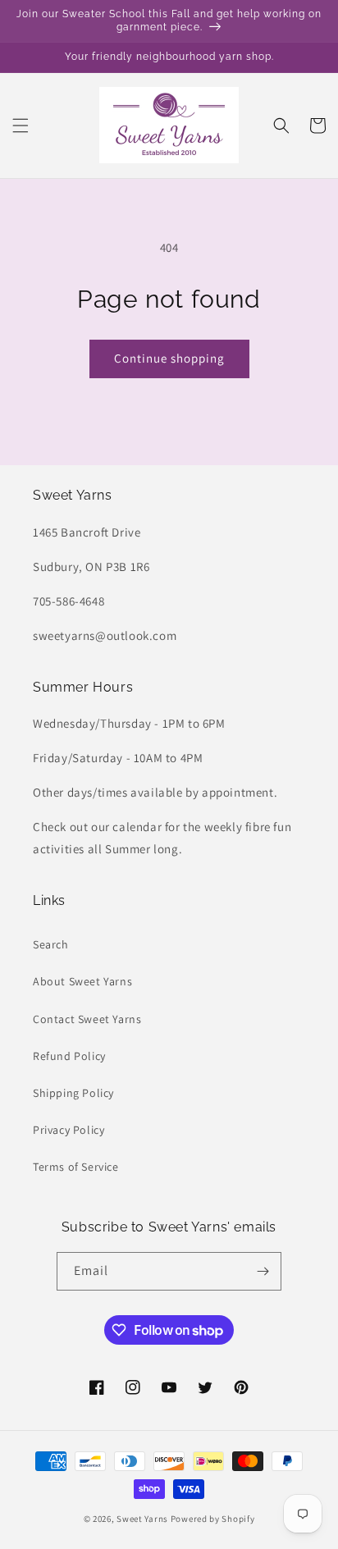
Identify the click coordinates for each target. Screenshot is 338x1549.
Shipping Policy (73, 1092)
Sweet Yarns (142, 1518)
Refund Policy (69, 1056)
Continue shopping (169, 358)
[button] (20, 125)
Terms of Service (76, 1166)
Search (51, 944)
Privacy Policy (68, 1129)
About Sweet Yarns (82, 981)
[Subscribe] (262, 1271)
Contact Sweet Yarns (87, 1019)
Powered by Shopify (213, 1518)
